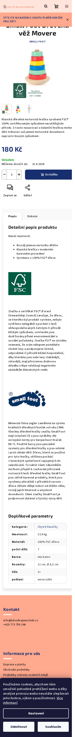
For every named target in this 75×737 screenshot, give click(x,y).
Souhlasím (53, 726)
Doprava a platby (14, 664)
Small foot (37, 41)
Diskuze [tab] (33, 216)
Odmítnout (18, 726)
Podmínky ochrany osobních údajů (25, 675)
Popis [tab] (12, 216)
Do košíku (51, 175)
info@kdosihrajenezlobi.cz (20, 620)
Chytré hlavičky (48, 527)
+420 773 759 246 (14, 625)
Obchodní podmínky (16, 670)
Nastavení (36, 713)
